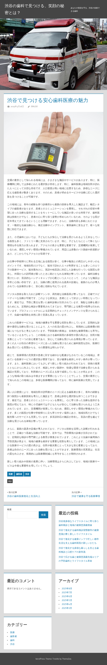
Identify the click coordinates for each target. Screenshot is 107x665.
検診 (10, 481)
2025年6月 (67, 596)
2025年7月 (67, 592)
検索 (9, 509)
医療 (11, 474)
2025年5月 (67, 600)
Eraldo (34, 106)
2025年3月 (67, 608)
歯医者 (19, 474)
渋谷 (27, 474)
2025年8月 (67, 588)
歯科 (12, 640)
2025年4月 (67, 604)
